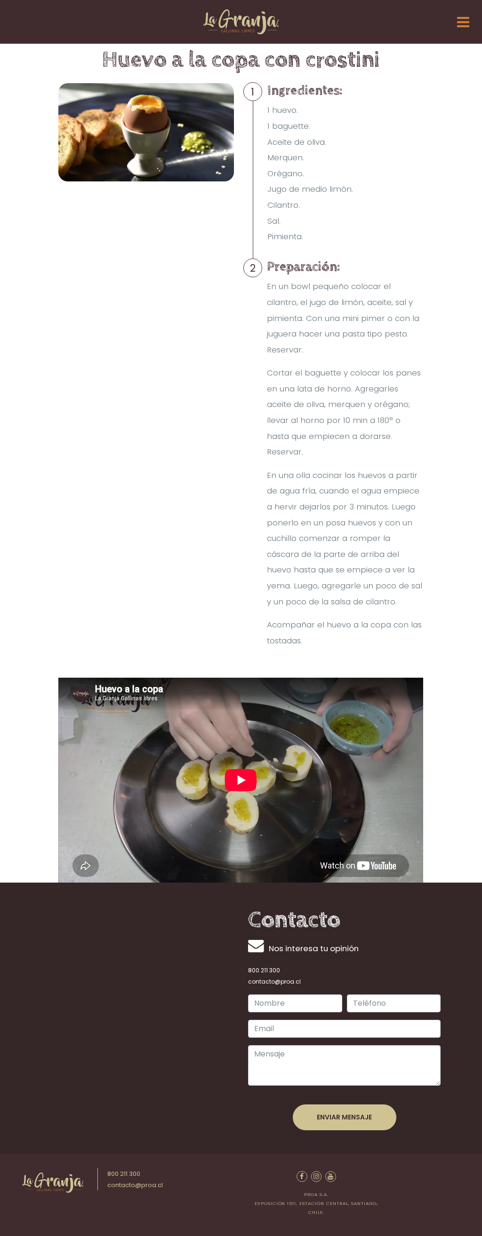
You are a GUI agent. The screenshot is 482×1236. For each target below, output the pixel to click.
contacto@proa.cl (274, 982)
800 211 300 (264, 970)
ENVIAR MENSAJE (344, 1117)
